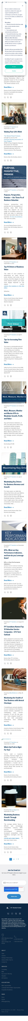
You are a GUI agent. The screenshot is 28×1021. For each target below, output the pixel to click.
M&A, (22, 367)
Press (3, 997)
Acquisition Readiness (7, 989)
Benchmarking (12, 512)
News (3, 994)
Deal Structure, (10, 585)
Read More (8, 87)
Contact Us (4, 962)
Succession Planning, (8, 225)
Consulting (4, 969)
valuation (20, 157)
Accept (14, 66)
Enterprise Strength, (16, 90)
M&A (3, 971)
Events (3, 999)
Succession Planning (7, 973)
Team (3, 953)
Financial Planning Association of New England (13, 140)
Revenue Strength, (8, 369)
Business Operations (13, 589)
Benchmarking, (19, 92)
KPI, (11, 444)
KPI (9, 373)
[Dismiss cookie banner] (22, 6)
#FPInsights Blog (6, 1001)
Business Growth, (8, 90)
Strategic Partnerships (7, 957)
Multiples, (10, 371)
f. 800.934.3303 (18, 941)
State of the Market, (18, 585)
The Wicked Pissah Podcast (12, 136)
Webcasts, (6, 583)
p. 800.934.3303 (18, 939)
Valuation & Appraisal (8, 94)
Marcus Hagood (13, 810)
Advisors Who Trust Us (7, 960)
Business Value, (7, 157)
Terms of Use (5, 1011)
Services (4, 966)
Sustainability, (12, 92)
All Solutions (5, 978)
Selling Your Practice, (8, 367)
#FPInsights (16, 925)
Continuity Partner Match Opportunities (11, 987)
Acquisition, (6, 728)
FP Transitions (13, 127)
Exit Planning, (7, 730)
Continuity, (12, 730)
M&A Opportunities (6, 985)
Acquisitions (5, 982)
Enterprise (19, 777)
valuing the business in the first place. (14, 287)
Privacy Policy (20, 1010)
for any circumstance (16, 217)
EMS (13, 444)
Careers (4, 955)
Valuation (4, 976)
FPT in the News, (14, 658)
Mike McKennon (13, 693)
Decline (14, 71)
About (4, 950)
